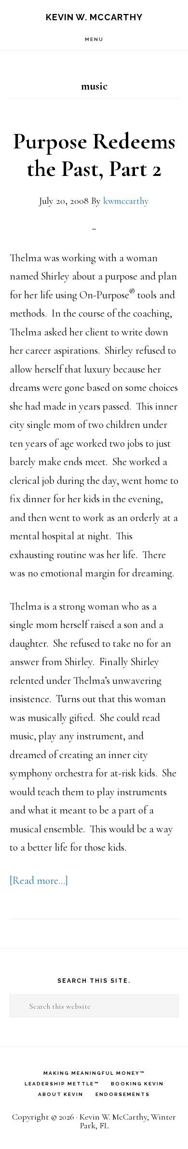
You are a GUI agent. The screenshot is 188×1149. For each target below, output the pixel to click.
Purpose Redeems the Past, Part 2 (94, 155)
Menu (94, 39)
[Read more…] (39, 880)
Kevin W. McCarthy (94, 17)
